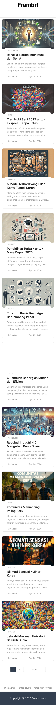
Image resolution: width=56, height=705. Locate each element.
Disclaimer (9, 687)
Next (34, 669)
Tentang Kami (24, 687)
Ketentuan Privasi (43, 687)
